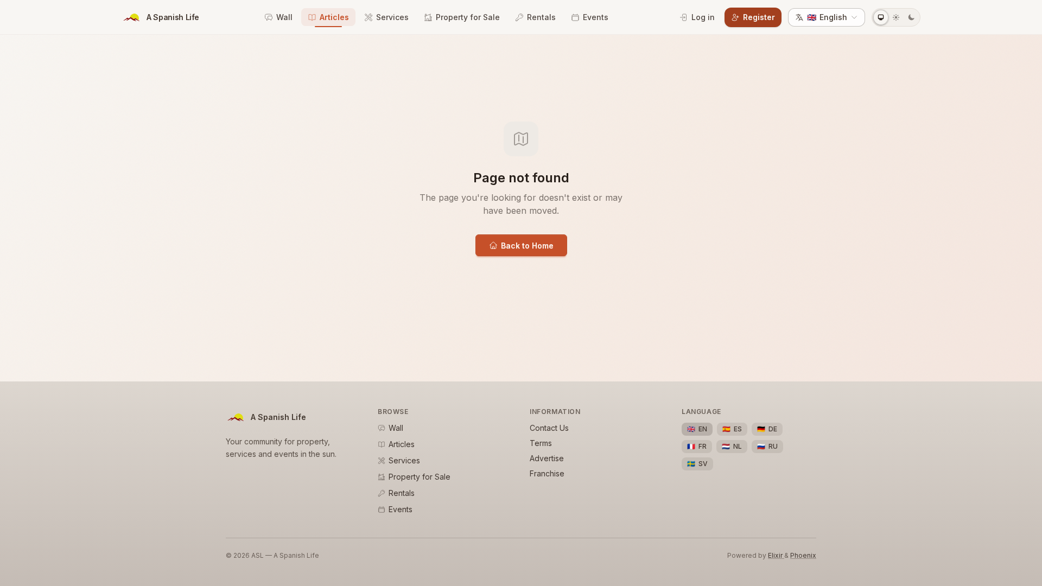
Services (392, 17)
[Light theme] (896, 17)
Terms (541, 443)
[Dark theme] (911, 17)
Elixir (776, 555)
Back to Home (527, 245)
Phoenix (803, 555)
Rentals (541, 17)
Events (595, 17)
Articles (334, 17)
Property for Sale (468, 17)
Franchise (547, 473)
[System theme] (880, 17)
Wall (284, 17)
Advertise (547, 458)
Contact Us (549, 427)
